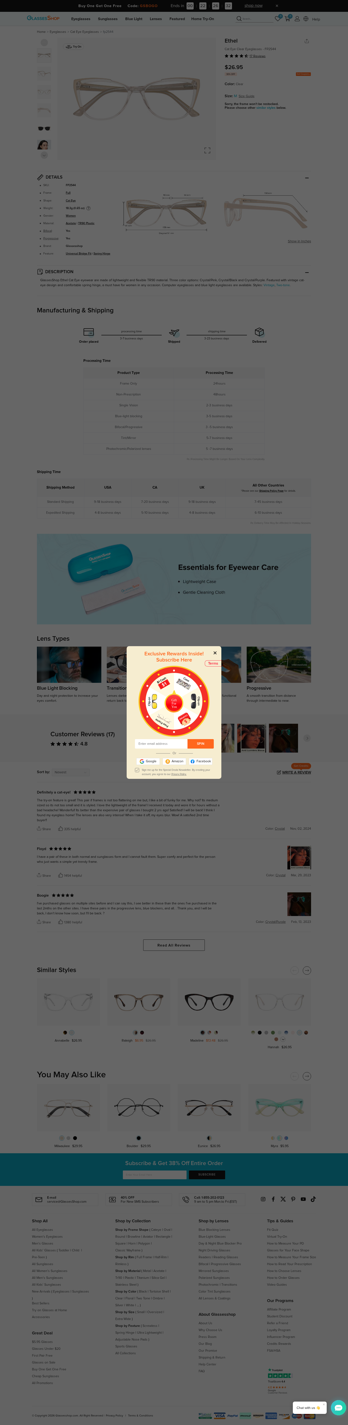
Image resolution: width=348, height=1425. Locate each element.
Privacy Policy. (179, 774)
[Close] (215, 653)
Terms (213, 663)
